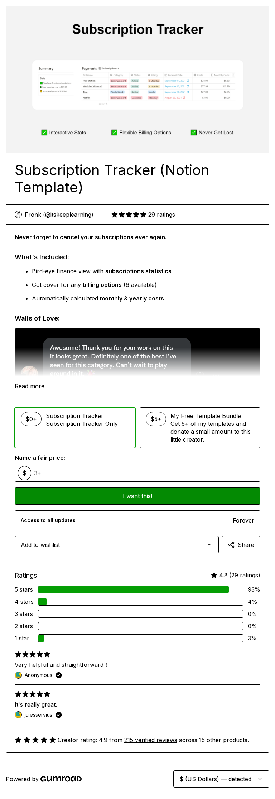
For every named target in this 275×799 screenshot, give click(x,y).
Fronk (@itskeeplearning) (59, 214)
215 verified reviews (150, 739)
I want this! (137, 496)
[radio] (75, 427)
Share (246, 544)
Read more (29, 386)
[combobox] (117, 544)
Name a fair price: (40, 457)
